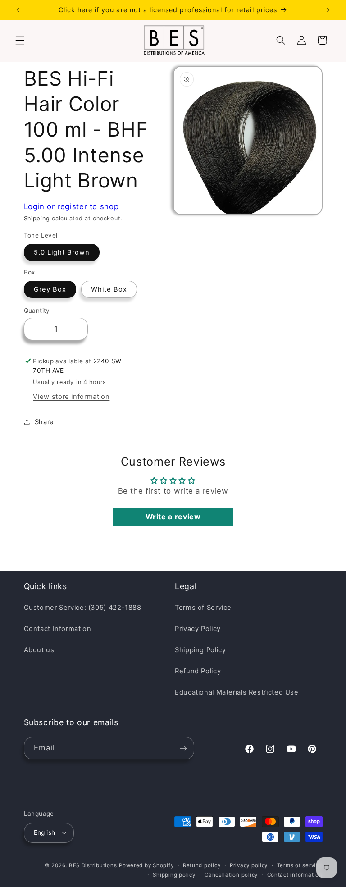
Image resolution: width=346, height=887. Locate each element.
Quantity (37, 310)
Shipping (37, 218)
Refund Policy (198, 671)
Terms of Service (203, 608)
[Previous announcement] (18, 10)
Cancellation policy (231, 875)
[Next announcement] (328, 10)
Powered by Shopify (146, 865)
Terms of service (300, 865)
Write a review (173, 516)
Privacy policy (249, 865)
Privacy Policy (198, 629)
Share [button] (44, 422)
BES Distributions (93, 865)
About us (39, 650)
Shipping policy (174, 875)
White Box (109, 289)
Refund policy (202, 865)
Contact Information (57, 629)
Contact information (295, 875)
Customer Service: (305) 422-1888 (82, 608)
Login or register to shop (71, 206)
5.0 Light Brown (62, 252)
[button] (19, 40)
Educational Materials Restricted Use (237, 692)
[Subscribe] (183, 748)
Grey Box (50, 289)
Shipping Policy (200, 650)
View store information (71, 397)
